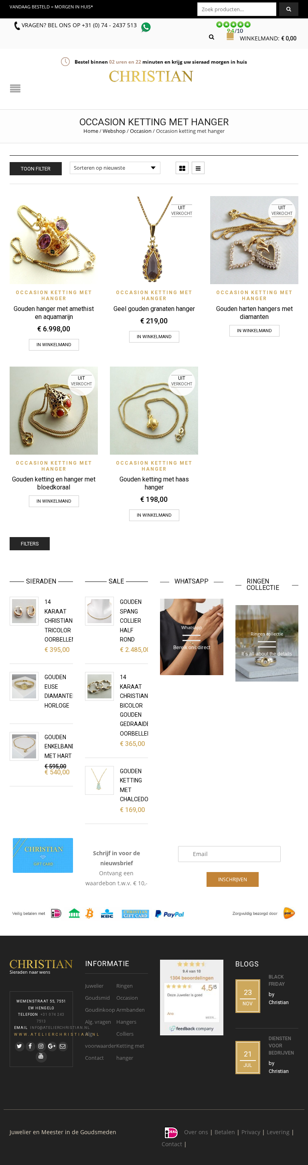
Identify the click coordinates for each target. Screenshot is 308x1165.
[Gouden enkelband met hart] (24, 746)
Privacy (250, 1132)
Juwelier (94, 985)
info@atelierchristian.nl (60, 1028)
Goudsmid (97, 997)
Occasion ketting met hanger (54, 295)
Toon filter (36, 169)
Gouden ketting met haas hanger (154, 483)
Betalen (225, 1132)
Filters (29, 544)
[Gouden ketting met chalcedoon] (99, 780)
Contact (94, 1057)
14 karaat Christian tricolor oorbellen (60, 621)
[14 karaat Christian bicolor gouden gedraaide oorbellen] (99, 686)
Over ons (196, 1132)
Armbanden (130, 1009)
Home (90, 130)
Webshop (114, 130)
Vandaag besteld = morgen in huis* (51, 7)
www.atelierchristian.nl (57, 1035)
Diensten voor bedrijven (281, 1046)
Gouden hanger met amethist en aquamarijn (54, 313)
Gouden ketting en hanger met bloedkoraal (53, 483)
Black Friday (277, 980)
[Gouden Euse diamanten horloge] (24, 686)
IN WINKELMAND (154, 336)
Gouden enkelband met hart (60, 746)
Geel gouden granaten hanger (154, 309)
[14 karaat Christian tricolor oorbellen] (24, 611)
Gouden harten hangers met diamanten (254, 313)
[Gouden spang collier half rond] (99, 611)
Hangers (126, 1021)
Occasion (141, 130)
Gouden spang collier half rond (131, 621)
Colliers (125, 1033)
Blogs (247, 964)
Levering (278, 1132)
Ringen (124, 985)
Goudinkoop (100, 1009)
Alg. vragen (98, 1021)
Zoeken (288, 9)
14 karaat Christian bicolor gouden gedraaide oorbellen (135, 705)
